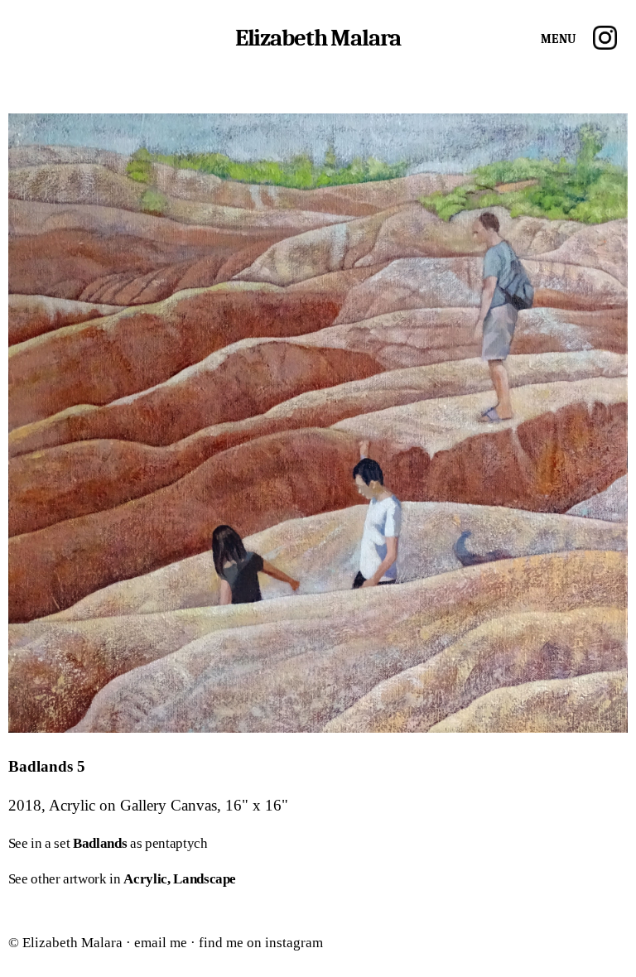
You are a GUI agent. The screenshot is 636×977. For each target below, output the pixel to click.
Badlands (100, 843)
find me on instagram (261, 943)
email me (160, 943)
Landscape (204, 879)
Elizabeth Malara (318, 37)
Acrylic (145, 879)
